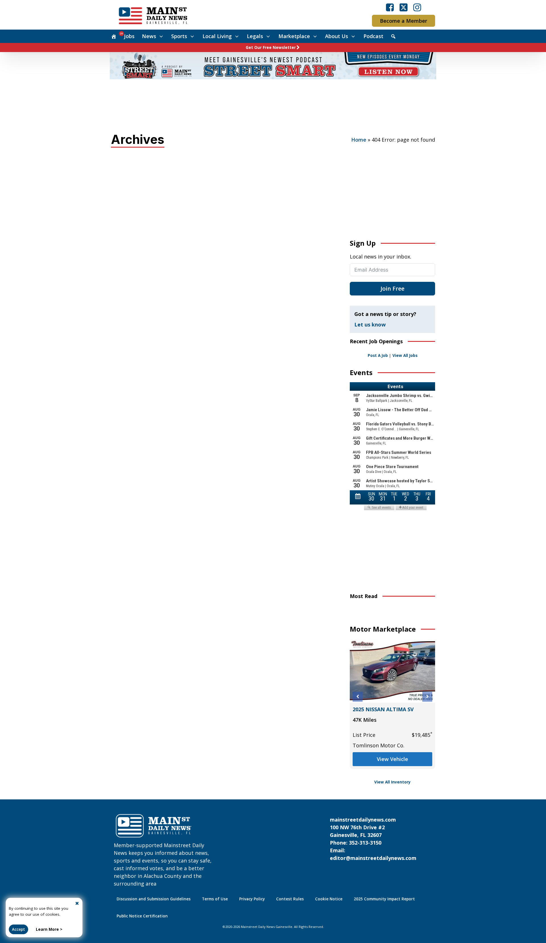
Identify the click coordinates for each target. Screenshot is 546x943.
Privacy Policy (252, 898)
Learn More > (49, 929)
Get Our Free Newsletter (271, 47)
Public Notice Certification (142, 916)
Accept (18, 929)
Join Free (392, 288)
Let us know (370, 324)
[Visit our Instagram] (417, 7)
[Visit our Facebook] (389, 7)
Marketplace (294, 36)
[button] (358, 697)
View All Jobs (404, 355)
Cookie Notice (328, 898)
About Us (336, 36)
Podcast (373, 36)
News (149, 36)
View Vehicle (392, 766)
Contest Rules (290, 898)
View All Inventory (392, 782)
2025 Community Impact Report (384, 898)
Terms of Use (215, 898)
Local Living (217, 36)
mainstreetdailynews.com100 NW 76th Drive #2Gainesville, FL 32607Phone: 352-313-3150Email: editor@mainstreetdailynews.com (373, 838)
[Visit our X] (403, 7)
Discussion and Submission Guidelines (154, 898)
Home (358, 139)
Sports (179, 36)
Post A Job (378, 355)
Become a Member (403, 20)
